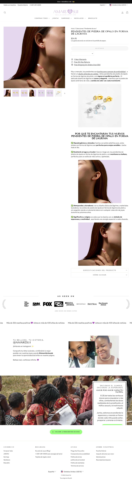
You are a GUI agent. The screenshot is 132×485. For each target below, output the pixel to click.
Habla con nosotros (10, 5)
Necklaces (79, 18)
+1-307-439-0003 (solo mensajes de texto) (48, 454)
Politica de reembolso (77, 463)
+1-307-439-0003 (35, 5)
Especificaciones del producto (99, 270)
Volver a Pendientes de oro (67, 431)
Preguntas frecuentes (77, 451)
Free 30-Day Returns (82, 62)
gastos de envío (78, 40)
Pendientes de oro (90, 28)
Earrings (66, 18)
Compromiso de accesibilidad (80, 454)
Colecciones (79, 28)
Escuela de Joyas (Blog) (42, 451)
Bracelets (92, 18)
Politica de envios (76, 457)
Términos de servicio (77, 466)
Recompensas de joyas (103, 460)
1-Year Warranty (80, 59)
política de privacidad (78, 460)
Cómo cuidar (99, 275)
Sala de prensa (100, 457)
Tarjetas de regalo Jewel (43, 457)
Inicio (72, 28)
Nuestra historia (23, 5)
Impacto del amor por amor (105, 454)
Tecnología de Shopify (66, 478)
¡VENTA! (55, 18)
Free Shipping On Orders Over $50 (87, 65)
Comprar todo (41, 18)
